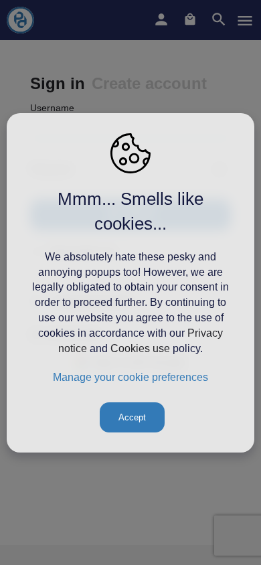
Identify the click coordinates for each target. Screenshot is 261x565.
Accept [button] (132, 417)
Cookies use (140, 348)
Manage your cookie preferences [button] (130, 377)
